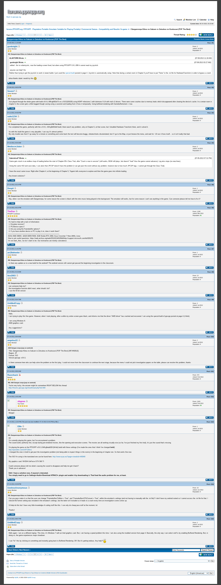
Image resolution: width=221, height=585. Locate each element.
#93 (212, 113)
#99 (212, 299)
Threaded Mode (199, 39)
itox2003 (11, 276)
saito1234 (12, 116)
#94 (212, 143)
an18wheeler (13, 253)
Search (179, 20)
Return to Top (29, 573)
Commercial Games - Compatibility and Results (100, 29)
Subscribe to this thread (17, 566)
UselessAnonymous (17, 488)
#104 (212, 484)
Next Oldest (13, 550)
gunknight (12, 46)
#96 (212, 208)
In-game (124, 29)
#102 (212, 396)
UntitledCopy (13, 303)
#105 (212, 519)
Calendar (203, 20)
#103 (212, 422)
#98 (212, 272)
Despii (10, 188)
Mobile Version (51, 573)
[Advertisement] (92, 9)
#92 (212, 87)
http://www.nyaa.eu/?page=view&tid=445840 (69, 457)
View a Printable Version (17, 560)
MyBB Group (31, 577)
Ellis (56, 422)
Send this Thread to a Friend (18, 563)
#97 (212, 249)
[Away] (19, 375)
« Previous (18, 35)
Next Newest (24, 550)
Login (22, 23)
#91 (212, 43)
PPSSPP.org (20, 573)
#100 (212, 336)
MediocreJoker (14, 146)
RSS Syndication (62, 573)
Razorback (12, 375)
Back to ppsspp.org (14, 17)
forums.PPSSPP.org (15, 29)
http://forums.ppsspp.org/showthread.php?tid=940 (27, 388)
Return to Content (40, 573)
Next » (51, 35)
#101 (212, 371)
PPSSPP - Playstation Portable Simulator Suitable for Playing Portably (52, 29)
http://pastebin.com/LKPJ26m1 (20, 450)
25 (45, 35)
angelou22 (12, 340)
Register (28, 23)
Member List (191, 20)
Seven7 (11, 91)
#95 (212, 184)
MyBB (16, 577)
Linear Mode (209, 39)
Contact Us (11, 573)
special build (70, 73)
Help (212, 20)
